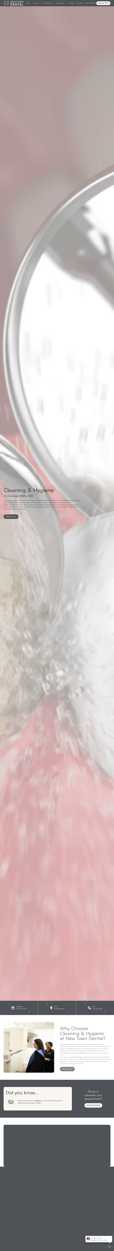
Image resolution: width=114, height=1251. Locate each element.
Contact (71, 3)
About (28, 3)
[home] (14, 3)
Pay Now (79, 3)
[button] (37, 3)
